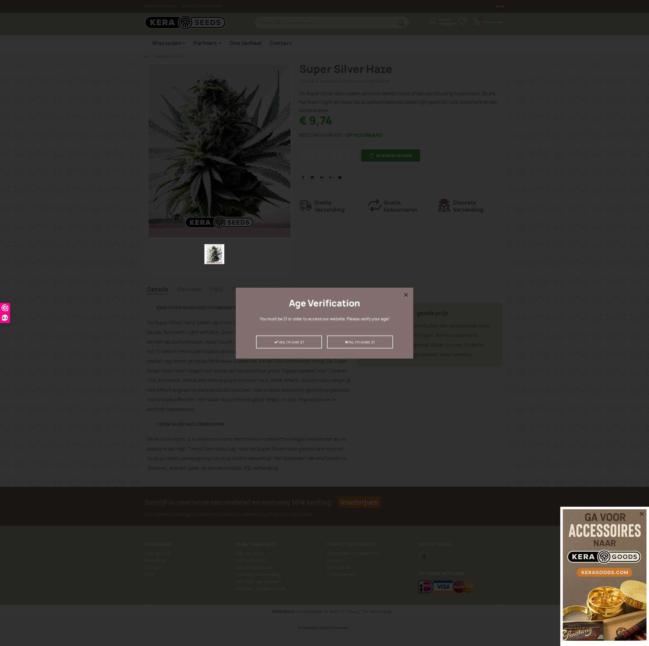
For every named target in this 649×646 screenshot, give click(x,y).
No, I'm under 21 (361, 342)
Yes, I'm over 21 (291, 342)
